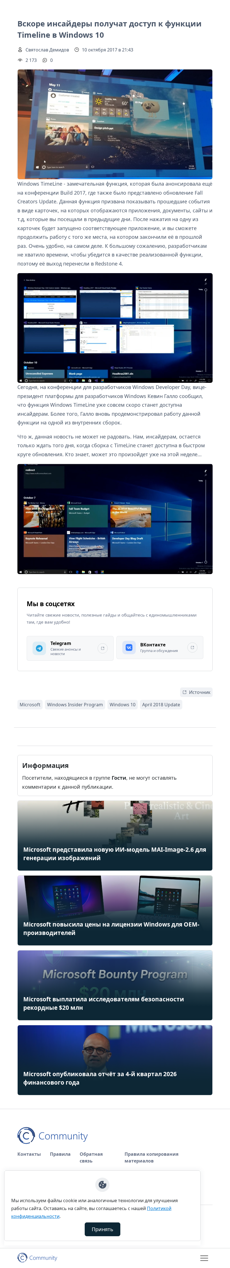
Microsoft (30, 705)
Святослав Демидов (47, 50)
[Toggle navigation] (204, 1258)
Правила (60, 1154)
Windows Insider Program (75, 705)
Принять (102, 1229)
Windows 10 (122, 705)
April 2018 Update (161, 705)
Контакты (29, 1154)
